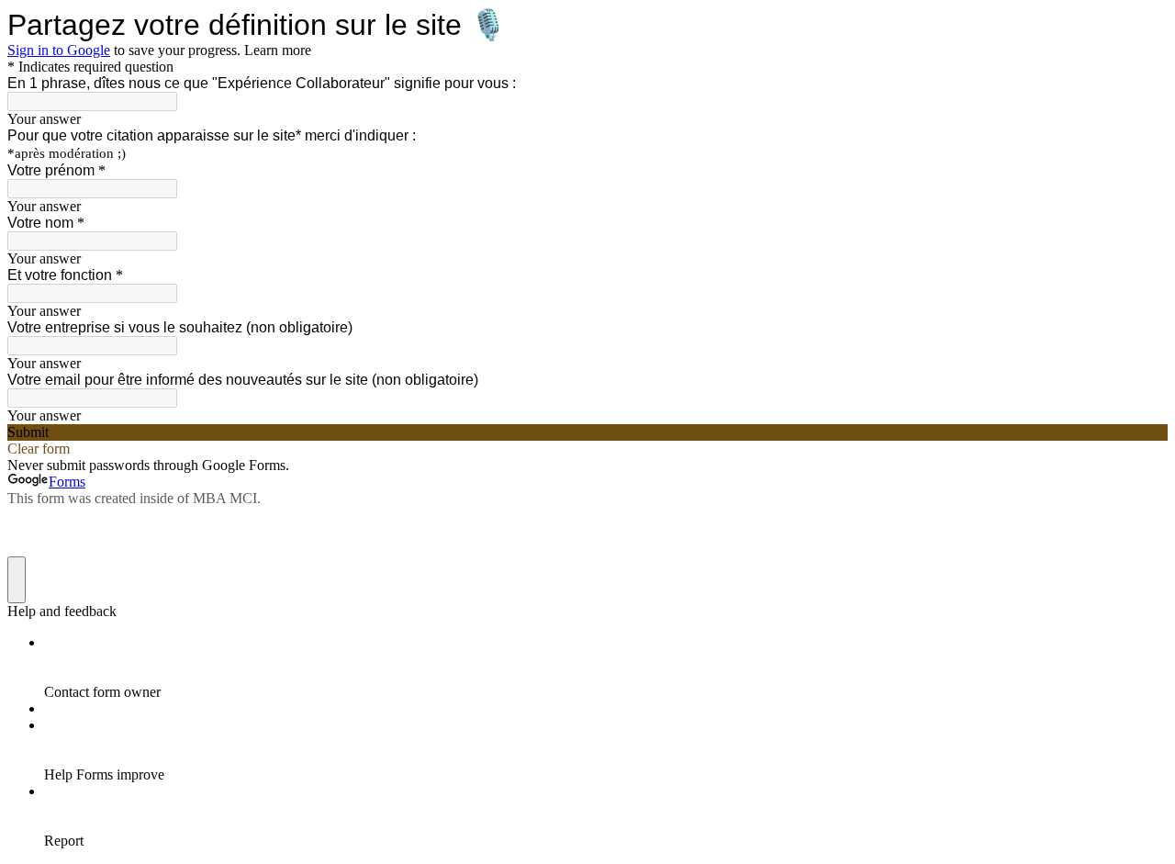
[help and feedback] (16, 579)
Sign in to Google (58, 50)
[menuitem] (606, 667)
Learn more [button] (277, 50)
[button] (587, 432)
